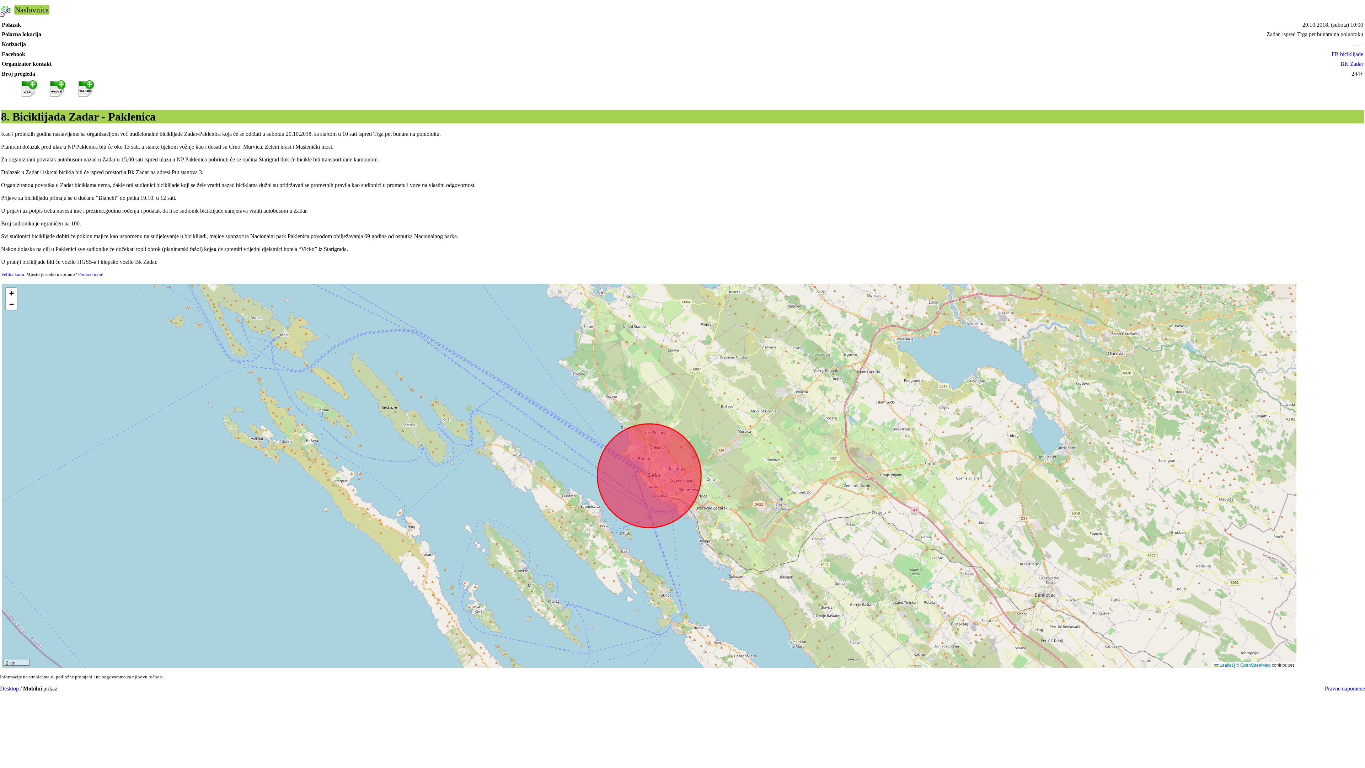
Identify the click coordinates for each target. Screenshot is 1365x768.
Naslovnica (32, 10)
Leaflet (1226, 665)
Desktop (9, 689)
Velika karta (12, 274)
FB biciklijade (1347, 54)
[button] (11, 293)
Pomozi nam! (90, 274)
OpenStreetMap (1255, 665)
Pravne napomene (1345, 689)
